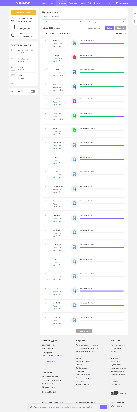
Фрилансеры (61, 3)
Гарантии (79, 355)
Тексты (113, 355)
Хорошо (103, 407)
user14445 (56, 99)
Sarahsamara (57, 201)
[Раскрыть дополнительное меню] (104, 3)
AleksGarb (56, 215)
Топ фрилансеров (82, 368)
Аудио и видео (116, 365)
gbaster (55, 128)
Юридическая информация (85, 351)
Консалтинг (114, 378)
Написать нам (50, 361)
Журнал (82, 3)
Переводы (114, 358)
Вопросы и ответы (82, 384)
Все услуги (14, 83)
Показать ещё (85, 331)
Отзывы (79, 365)
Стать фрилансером (83, 374)
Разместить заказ (23, 12)
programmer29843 (59, 142)
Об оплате (79, 358)
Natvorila (56, 40)
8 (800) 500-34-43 (48, 345)
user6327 (56, 288)
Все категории (115, 384)
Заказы (52, 3)
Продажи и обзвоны (117, 371)
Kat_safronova (58, 186)
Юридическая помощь (118, 374)
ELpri (54, 259)
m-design (56, 55)
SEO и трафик (115, 361)
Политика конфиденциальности (87, 348)
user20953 (56, 303)
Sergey (55, 157)
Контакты (97, 3)
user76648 (56, 172)
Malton (55, 274)
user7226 (56, 70)
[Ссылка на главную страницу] (23, 3)
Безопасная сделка (83, 361)
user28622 (56, 230)
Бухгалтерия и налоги (118, 368)
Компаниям (80, 371)
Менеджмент (115, 381)
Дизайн (113, 351)
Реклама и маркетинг (118, 345)
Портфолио (73, 3)
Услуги (44, 3)
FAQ (89, 3)
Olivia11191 (57, 113)
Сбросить (120, 28)
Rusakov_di (57, 244)
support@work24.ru (48, 348)
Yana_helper (57, 84)
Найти (109, 28)
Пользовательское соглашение (87, 345)
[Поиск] (110, 3)
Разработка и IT (116, 348)
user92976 (56, 317)
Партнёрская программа (84, 378)
